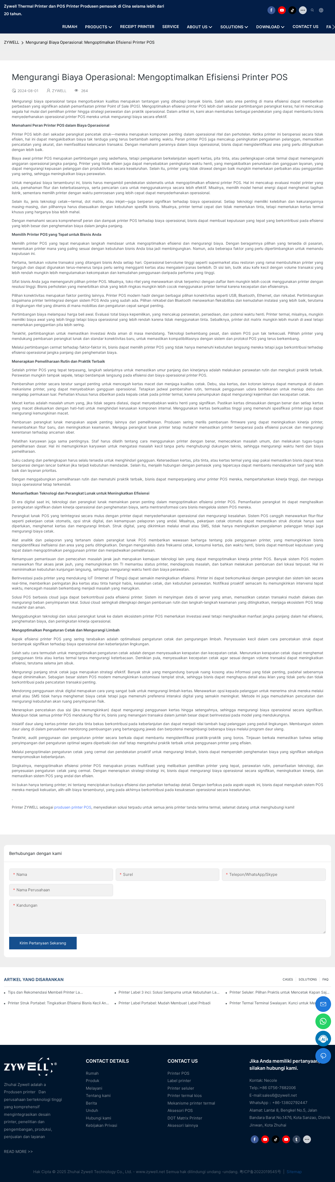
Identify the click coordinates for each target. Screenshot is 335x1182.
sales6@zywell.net (279, 1095)
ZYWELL (11, 42)
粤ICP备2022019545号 (260, 1171)
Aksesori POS (180, 1110)
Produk (92, 1080)
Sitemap (294, 1171)
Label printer (179, 1080)
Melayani (94, 1088)
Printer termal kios (185, 1095)
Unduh (92, 1110)
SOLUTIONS (308, 979)
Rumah (92, 1073)
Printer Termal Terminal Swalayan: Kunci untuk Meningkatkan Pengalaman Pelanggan (280, 1003)
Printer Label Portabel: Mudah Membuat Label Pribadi (164, 1003)
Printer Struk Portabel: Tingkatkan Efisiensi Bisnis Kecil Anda (58, 1003)
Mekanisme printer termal (191, 1103)
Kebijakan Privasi (101, 1125)
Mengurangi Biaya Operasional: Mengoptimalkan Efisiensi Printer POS (90, 42)
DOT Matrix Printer (185, 1118)
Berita (91, 1103)
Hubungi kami (98, 1118)
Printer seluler (181, 1088)
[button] (333, 27)
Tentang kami (98, 1095)
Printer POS (178, 1073)
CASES (288, 979)
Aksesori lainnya (183, 1125)
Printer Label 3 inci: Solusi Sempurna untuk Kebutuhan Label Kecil (169, 992)
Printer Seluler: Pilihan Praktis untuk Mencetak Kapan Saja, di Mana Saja (280, 992)
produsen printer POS (72, 807)
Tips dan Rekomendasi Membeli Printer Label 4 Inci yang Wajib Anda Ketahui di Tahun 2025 (46, 992)
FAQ (325, 979)
